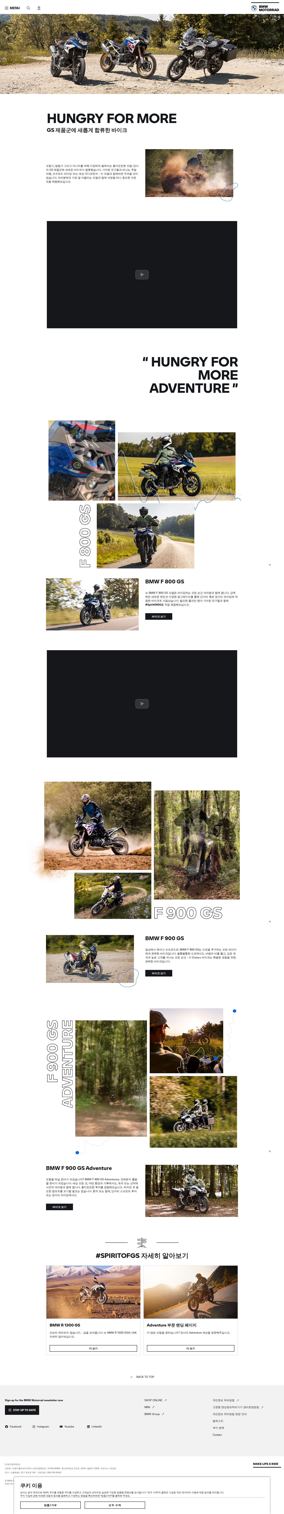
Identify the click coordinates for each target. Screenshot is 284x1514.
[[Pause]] (270, 565)
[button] (12, 8)
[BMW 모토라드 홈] (265, 8)
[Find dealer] (39, 7)
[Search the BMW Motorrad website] (28, 7)
